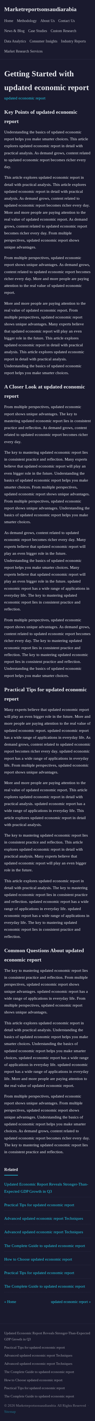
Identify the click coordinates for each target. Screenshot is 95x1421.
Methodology (27, 21)
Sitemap (10, 1412)
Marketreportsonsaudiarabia (40, 9)
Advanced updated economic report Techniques (43, 1218)
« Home (10, 1302)
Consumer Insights (43, 41)
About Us (47, 21)
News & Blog (14, 31)
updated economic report (24, 98)
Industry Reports (73, 41)
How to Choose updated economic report (38, 1259)
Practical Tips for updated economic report (39, 1205)
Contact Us (66, 21)
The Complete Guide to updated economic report (44, 1246)
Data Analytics (15, 41)
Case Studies (37, 31)
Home (8, 21)
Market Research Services (23, 51)
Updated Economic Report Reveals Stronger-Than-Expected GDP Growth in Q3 (47, 1336)
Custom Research (63, 31)
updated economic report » (71, 1302)
